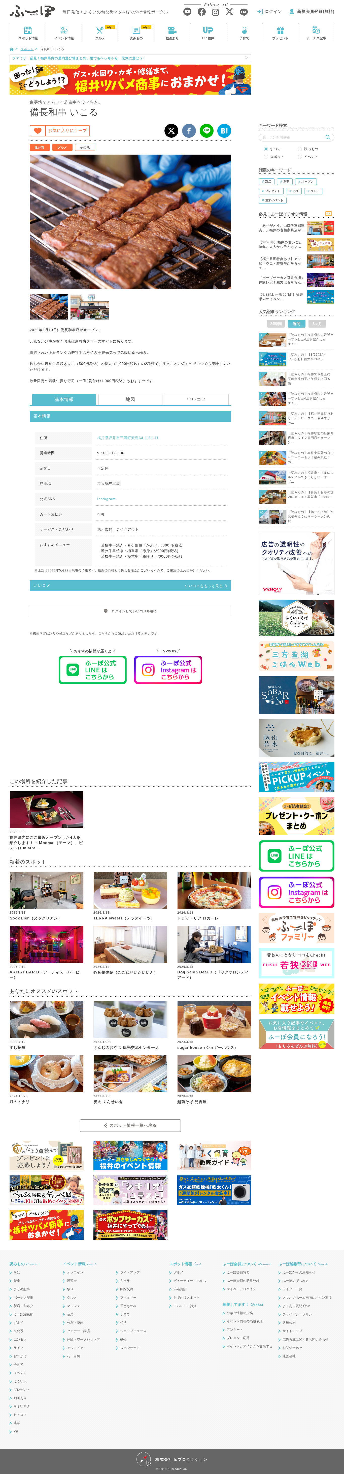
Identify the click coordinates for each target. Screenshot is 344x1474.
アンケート (235, 1330)
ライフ (18, 1348)
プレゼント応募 (238, 1338)
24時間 (276, 324)
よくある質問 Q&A (296, 1306)
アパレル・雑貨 (185, 1306)
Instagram (106, 499)
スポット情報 (185, 1264)
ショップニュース (133, 1331)
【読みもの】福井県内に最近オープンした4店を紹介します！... (311, 339)
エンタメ (20, 1339)
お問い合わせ (292, 1348)
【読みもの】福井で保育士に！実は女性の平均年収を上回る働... (311, 378)
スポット (28, 38)
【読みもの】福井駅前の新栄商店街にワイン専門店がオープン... (311, 437)
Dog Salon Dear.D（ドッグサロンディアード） (213, 974)
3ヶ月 (317, 324)
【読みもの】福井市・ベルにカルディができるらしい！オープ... (311, 477)
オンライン (75, 1272)
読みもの (136, 38)
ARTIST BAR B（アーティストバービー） (45, 974)
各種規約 (289, 1322)
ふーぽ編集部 (23, 1314)
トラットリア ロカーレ (198, 918)
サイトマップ (292, 1331)
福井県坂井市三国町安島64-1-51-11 (128, 438)
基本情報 (64, 399)
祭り (70, 1289)
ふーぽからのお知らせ (299, 1272)
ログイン (273, 11)
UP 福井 (208, 38)
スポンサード (130, 1348)
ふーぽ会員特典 (238, 1272)
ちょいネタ (22, 1406)
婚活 (123, 1322)
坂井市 (40, 147)
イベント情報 (79, 1264)
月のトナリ (20, 1102)
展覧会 (72, 1281)
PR (16, 1431)
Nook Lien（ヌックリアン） (36, 918)
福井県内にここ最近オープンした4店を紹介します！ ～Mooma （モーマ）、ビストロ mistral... (46, 842)
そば (17, 1272)
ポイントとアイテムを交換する (249, 1346)
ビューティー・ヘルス (190, 1281)
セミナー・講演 (78, 1331)
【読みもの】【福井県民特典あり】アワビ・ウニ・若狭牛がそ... (311, 418)
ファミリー (128, 1297)
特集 (17, 1281)
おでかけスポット (187, 1297)
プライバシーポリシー (299, 1314)
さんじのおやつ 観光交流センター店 (126, 1047)
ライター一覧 (292, 1289)
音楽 (70, 1314)
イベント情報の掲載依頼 (245, 1321)
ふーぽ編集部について (303, 1264)
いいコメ (196, 399)
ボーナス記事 (316, 38)
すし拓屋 (18, 1047)
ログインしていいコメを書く (134, 611)
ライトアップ (130, 1272)
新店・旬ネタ (23, 1306)
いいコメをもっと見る (204, 586)
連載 (17, 1423)
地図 (130, 399)
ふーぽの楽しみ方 (296, 1281)
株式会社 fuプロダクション (181, 1459)
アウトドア (75, 1348)
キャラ (125, 1281)
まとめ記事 (22, 1289)
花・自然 (73, 1356)
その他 (85, 147)
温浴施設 (180, 1289)
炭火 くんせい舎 (108, 1102)
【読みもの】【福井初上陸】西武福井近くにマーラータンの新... (311, 516)
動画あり (172, 38)
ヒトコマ (20, 1415)
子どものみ (128, 1306)
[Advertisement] (130, 734)
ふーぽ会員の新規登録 (243, 1281)
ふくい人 (20, 1381)
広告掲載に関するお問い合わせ (305, 1339)
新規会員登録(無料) (315, 11)
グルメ (100, 38)
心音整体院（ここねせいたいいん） (125, 972)
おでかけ (20, 1356)
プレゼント (280, 38)
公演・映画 (75, 1322)
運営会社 (289, 1356)
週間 (296, 324)
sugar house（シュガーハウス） (207, 1047)
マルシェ (73, 1306)
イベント (64, 38)
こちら (103, 633)
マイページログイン (241, 1289)
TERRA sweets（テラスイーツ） (124, 918)
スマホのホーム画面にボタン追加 (307, 1297)
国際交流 (126, 1289)
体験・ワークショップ (83, 1339)
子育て (244, 38)
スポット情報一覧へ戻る (133, 1125)
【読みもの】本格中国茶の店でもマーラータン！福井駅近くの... (311, 457)
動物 (123, 1339)
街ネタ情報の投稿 (240, 1313)
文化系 (18, 1331)
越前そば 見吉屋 (192, 1102)
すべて (275, 149)
